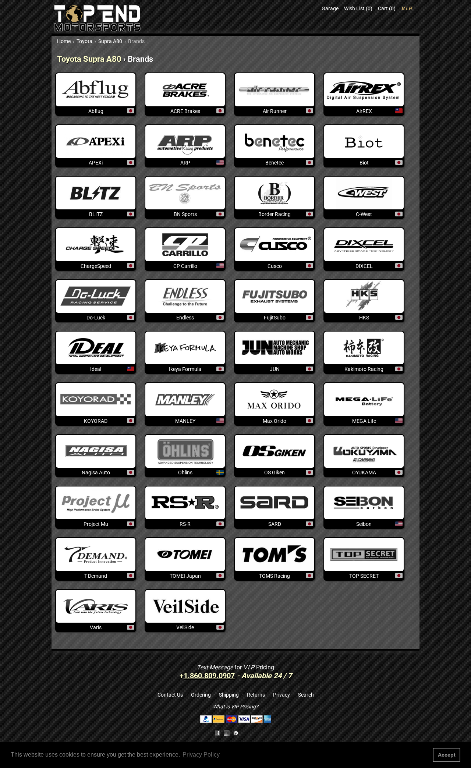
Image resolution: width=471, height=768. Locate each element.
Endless (185, 318)
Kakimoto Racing (363, 369)
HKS (364, 318)
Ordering (201, 695)
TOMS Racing (274, 576)
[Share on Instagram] (228, 733)
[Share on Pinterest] (236, 733)
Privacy (281, 695)
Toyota (84, 41)
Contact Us (170, 695)
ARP (185, 163)
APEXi (96, 163)
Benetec (274, 163)
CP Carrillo (185, 266)
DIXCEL (364, 266)
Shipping (229, 695)
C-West (364, 214)
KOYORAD (95, 421)
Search (306, 695)
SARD (274, 524)
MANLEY (185, 421)
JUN (275, 369)
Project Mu (96, 524)
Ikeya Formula (185, 369)
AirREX (364, 111)
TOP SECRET (364, 576)
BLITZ (96, 214)
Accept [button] (447, 755)
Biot (364, 163)
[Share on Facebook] (217, 733)
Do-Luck (95, 318)
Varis (96, 627)
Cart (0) (387, 8)
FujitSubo (275, 318)
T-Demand (95, 576)
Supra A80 (110, 41)
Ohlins (185, 472)
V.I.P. (406, 8)
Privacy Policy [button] (201, 754)
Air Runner (275, 111)
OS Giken (274, 472)
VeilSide (185, 627)
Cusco (275, 266)
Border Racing (274, 214)
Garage (330, 8)
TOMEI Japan (185, 576)
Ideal (95, 369)
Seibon (364, 524)
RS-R (185, 524)
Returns (256, 695)
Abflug (95, 111)
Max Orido (274, 421)
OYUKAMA (364, 472)
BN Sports (185, 214)
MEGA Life (364, 421)
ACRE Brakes (185, 111)
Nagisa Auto (96, 472)
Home (64, 41)
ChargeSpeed (96, 266)
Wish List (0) (358, 8)
